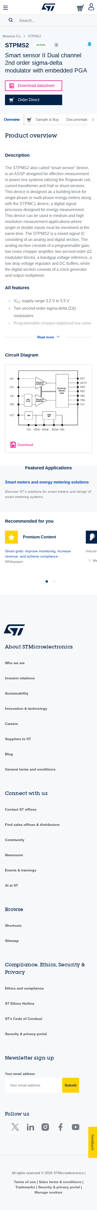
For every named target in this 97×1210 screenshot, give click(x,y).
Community (14, 840)
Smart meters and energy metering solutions (47, 482)
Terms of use (25, 1182)
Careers (11, 724)
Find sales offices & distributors (32, 825)
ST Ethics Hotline (19, 1003)
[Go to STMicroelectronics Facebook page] (60, 1128)
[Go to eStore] (81, 8)
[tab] (11, 119)
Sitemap (12, 941)
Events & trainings (20, 870)
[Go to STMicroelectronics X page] (16, 1128)
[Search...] (11, 20)
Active (41, 45)
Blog (9, 754)
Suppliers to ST (18, 739)
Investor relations (20, 678)
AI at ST (11, 885)
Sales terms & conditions (60, 1182)
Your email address (20, 1074)
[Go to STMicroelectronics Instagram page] (45, 1128)
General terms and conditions (30, 769)
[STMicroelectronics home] (48, 7)
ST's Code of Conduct (23, 1019)
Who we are (15, 663)
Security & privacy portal (26, 1034)
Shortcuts (13, 925)
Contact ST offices (21, 809)
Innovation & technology (26, 709)
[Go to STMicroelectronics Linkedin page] (30, 1128)
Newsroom (14, 855)
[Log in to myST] (91, 7)
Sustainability (16, 693)
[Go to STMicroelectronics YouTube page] (75, 1128)
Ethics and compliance (24, 988)
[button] (5, 7)
